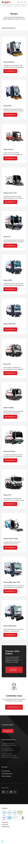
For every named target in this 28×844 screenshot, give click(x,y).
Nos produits (10, 6)
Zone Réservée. (6, 771)
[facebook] (7, 792)
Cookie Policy (5, 824)
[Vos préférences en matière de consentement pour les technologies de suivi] (2, 841)
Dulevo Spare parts (7, 773)
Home (4, 6)
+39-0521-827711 (8, 748)
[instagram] (15, 792)
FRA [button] (18, 2)
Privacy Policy (5, 822)
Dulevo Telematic (6, 776)
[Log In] (22, 2)
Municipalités (17, 6)
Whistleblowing (5, 826)
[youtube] (3, 792)
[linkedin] (11, 792)
